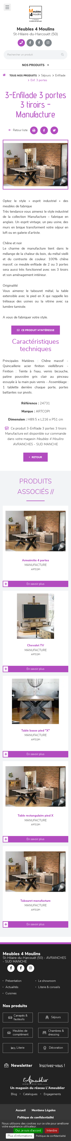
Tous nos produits (23, 75)
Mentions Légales (44, 1110)
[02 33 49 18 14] (21, 42)
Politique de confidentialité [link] (51, 1136)
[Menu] (7, 7)
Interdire (52, 1130)
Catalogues (30, 1094)
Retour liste (20, 130)
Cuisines (11, 993)
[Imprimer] (34, 130)
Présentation (13, 980)
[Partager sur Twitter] (54, 130)
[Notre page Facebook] (30, 42)
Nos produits (33, 65)
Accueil (20, 1110)
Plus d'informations (20, 1135)
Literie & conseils (49, 987)
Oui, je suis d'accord (28, 1130)
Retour (37, 457)
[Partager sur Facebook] (44, 130)
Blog (14, 1094)
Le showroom (47, 980)
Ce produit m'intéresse (37, 330)
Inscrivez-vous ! (52, 1065)
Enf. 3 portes (39, 80)
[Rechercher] (63, 54)
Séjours (46, 75)
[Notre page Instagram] (48, 42)
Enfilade (60, 75)
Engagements (52, 1094)
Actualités (11, 987)
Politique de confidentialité (35, 1117)
